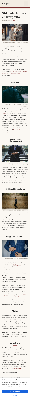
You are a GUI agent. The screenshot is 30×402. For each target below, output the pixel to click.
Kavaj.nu (6, 3)
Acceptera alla (15, 391)
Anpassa (15, 395)
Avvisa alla (15, 399)
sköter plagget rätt (16, 368)
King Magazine (17, 265)
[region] (15, 390)
